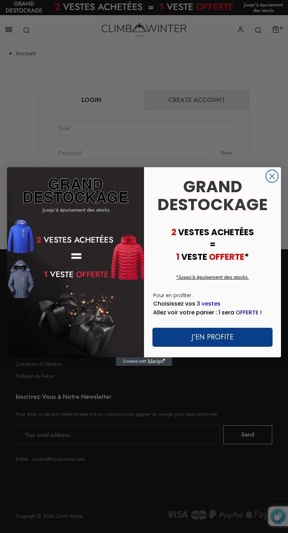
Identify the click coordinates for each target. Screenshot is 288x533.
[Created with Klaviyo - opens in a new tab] (144, 361)
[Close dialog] (272, 176)
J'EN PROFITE (212, 337)
